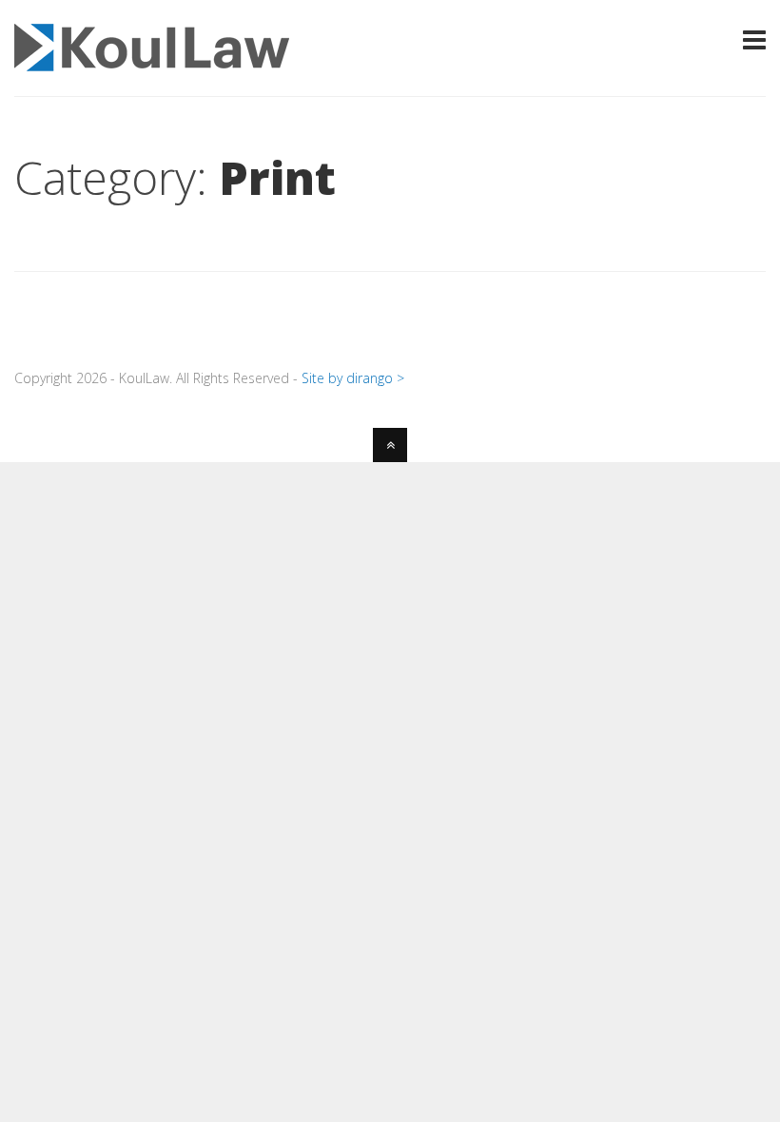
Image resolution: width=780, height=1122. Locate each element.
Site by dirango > (353, 378)
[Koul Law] (151, 59)
